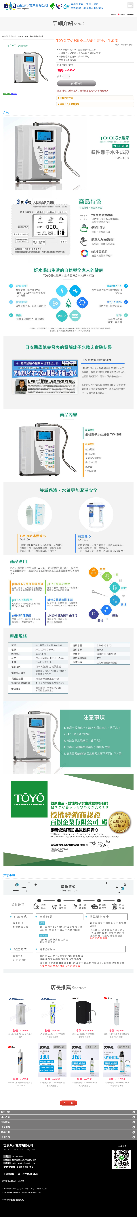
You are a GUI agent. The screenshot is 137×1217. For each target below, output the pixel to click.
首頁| (9, 36)
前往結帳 (130, 14)
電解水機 (13, 36)
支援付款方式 (66, 98)
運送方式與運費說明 (69, 104)
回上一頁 (68, 1103)
